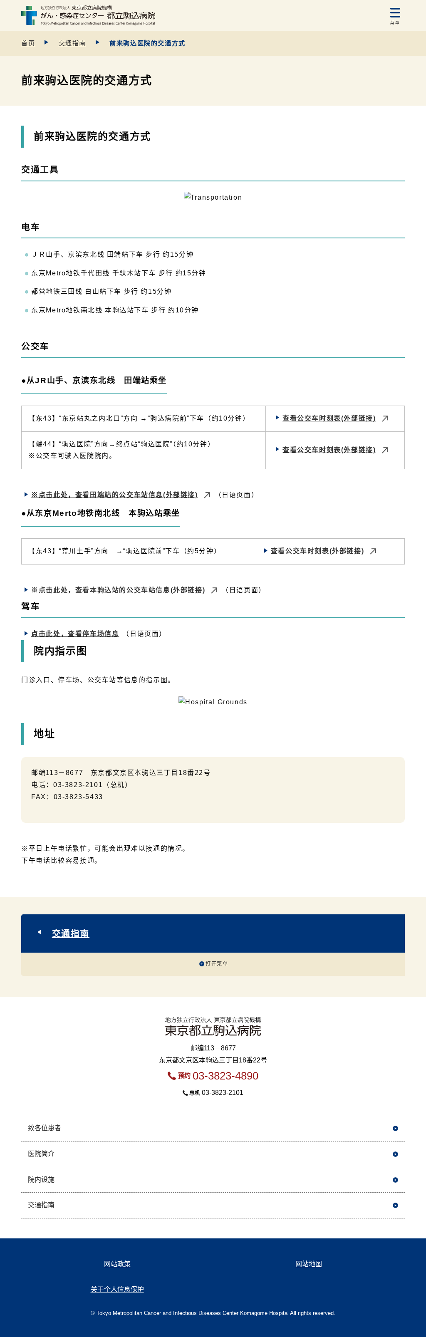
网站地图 (308, 1264)
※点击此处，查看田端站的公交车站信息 (114, 494)
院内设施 (41, 1179)
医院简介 (41, 1153)
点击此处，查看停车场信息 (75, 633)
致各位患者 (44, 1127)
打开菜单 (217, 964)
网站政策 (117, 1264)
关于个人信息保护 (117, 1289)
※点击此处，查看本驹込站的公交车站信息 (118, 590)
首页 (28, 43)
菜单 (395, 22)
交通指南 (72, 43)
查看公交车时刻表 (329, 418)
